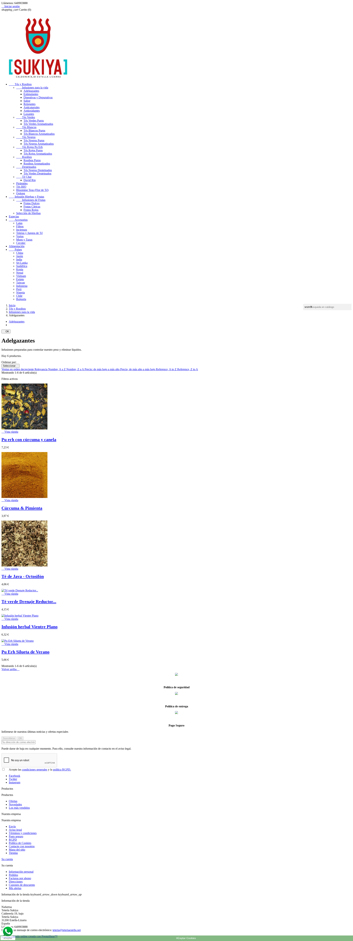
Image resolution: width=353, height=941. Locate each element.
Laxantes (29, 114)
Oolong (20, 193)
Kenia (19, 269)
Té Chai (23, 176)
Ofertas (13, 801)
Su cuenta (7, 859)
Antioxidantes (32, 110)
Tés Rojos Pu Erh (29, 147)
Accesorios (18, 219)
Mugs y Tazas (24, 239)
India (19, 259)
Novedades (15, 804)
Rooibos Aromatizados (37, 163)
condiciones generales (34, 769)
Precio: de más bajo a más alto (102, 369)
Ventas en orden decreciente (18, 369)
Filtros (20, 226)
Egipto (20, 279)
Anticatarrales (32, 107)
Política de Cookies (20, 843)
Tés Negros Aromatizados (39, 143)
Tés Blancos (26, 127)
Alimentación (16, 246)
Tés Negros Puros (34, 140)
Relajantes (29, 104)
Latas (19, 223)
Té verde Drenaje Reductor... (28, 601)
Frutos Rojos (31, 209)
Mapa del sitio (17, 849)
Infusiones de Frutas (30, 199)
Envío (12, 826)
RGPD (13, 839)
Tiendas (13, 852)
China (19, 252)
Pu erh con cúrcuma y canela (28, 439)
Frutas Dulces (32, 203)
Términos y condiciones (23, 833)
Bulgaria (21, 299)
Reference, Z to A (187, 369)
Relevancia (41, 369)
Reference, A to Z (166, 369)
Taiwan (20, 282)
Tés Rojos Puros (33, 150)
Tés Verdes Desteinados (37, 173)
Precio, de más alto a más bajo (138, 369)
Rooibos (24, 157)
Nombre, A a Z (57, 369)
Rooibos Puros (32, 160)
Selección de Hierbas (28, 213)
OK (6, 331)
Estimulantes (31, 94)
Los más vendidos (19, 807)
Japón (19, 256)
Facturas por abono (20, 878)
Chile (19, 295)
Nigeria (20, 292)
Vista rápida (9, 431)
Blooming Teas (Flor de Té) (32, 190)
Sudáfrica (21, 266)
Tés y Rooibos (20, 84)
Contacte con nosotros (22, 846)
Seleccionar (10, 365)
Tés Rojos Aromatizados (38, 153)
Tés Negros (25, 137)
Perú (19, 289)
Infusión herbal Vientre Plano (29, 626)
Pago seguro (16, 836)
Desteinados (26, 166)
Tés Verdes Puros (34, 120)
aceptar (7, 938)
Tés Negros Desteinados (38, 170)
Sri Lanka (22, 262)
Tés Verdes (25, 117)
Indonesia (21, 285)
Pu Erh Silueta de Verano (25, 651)
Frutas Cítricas (32, 206)
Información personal (21, 871)
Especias (14, 216)
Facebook (14, 775)
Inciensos (21, 229)
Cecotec (21, 242)
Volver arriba (10, 669)
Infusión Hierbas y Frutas (26, 196)
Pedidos (13, 875)
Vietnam (21, 276)
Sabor (27, 100)
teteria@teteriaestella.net (67, 930)
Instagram (14, 782)
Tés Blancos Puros (34, 130)
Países (15, 249)
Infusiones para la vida (32, 87)
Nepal (19, 272)
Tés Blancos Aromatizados (39, 133)
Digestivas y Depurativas (38, 97)
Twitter (13, 779)
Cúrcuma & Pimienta (21, 508)
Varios (20, 236)
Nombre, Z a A (75, 369)
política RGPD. (62, 769)
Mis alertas (15, 888)
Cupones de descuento (22, 884)
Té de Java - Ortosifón (22, 576)
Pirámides (22, 183)
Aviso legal (15, 829)
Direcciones (16, 881)
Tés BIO (21, 186)
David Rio (30, 180)
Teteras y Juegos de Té (29, 233)
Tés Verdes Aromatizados (38, 123)
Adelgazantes (31, 90)
